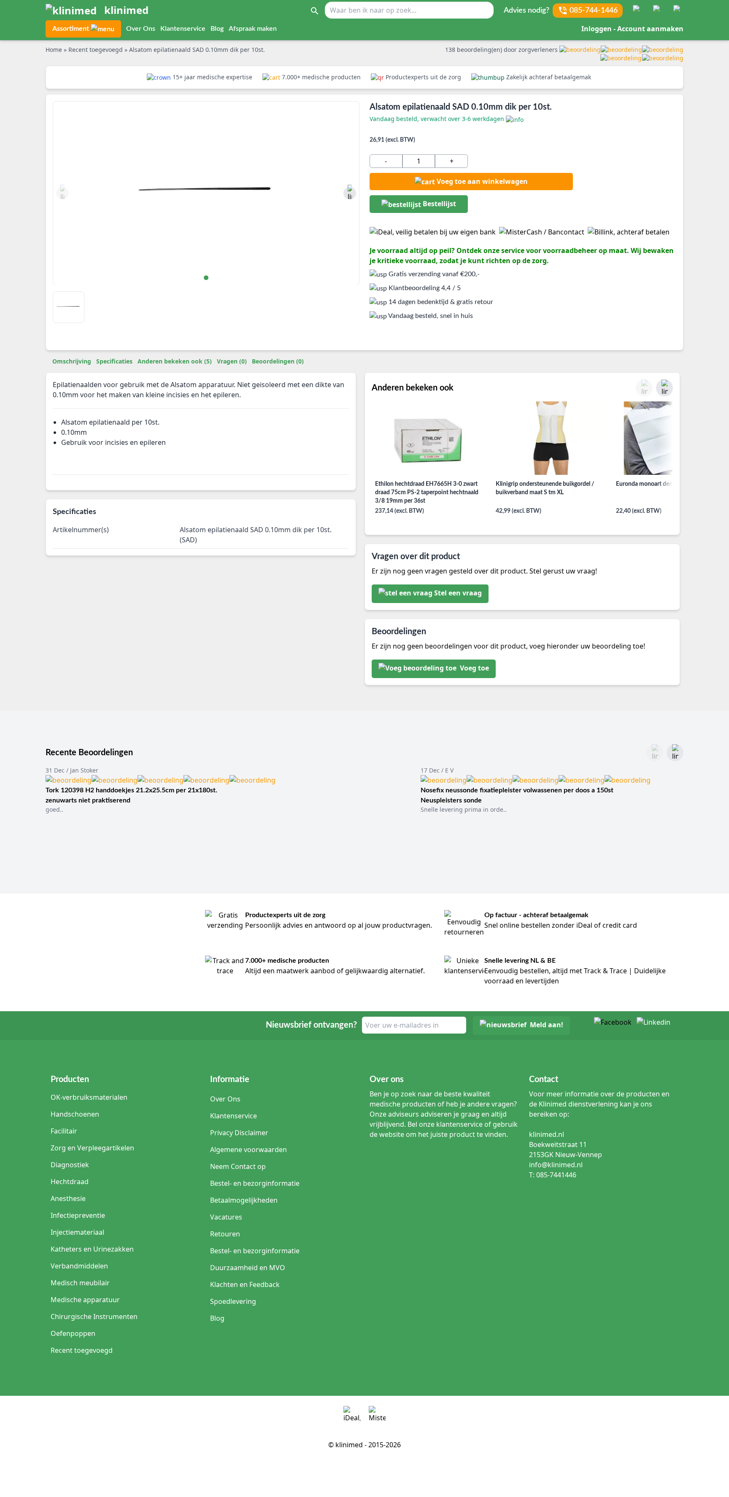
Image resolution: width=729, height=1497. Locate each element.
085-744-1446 (594, 10)
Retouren (225, 1234)
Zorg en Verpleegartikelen (92, 1147)
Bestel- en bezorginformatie (255, 1183)
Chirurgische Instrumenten (94, 1316)
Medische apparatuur (85, 1299)
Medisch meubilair (80, 1282)
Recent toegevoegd (82, 1350)
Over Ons (140, 28)
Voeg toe (473, 668)
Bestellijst (438, 203)
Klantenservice (182, 28)
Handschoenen (75, 1114)
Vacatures (226, 1217)
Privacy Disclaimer (239, 1132)
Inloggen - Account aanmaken (632, 28)
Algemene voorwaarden (248, 1149)
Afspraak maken (253, 28)
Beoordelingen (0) (278, 361)
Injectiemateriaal (77, 1232)
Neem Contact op (238, 1166)
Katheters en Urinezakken (92, 1249)
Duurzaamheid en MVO (247, 1267)
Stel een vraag (458, 593)
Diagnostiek (70, 1164)
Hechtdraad (70, 1181)
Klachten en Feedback (245, 1284)
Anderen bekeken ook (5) (175, 361)
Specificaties (114, 361)
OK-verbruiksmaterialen (89, 1097)
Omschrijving (71, 361)
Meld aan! (546, 1025)
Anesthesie (68, 1198)
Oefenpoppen (73, 1333)
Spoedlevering (233, 1301)
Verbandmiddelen (79, 1266)
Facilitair (64, 1131)
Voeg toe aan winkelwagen (482, 181)
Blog (217, 28)
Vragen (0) (232, 361)
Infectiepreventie (78, 1215)
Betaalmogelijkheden (244, 1200)
